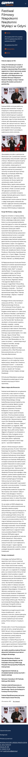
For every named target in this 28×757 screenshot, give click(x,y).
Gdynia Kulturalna (5, 730)
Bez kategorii (16, 701)
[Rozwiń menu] (26, 4)
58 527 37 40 (6, 749)
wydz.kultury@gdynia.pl (10, 751)
